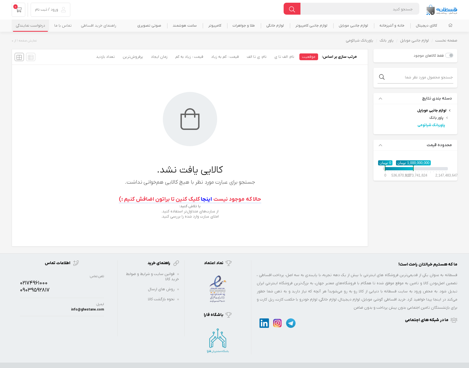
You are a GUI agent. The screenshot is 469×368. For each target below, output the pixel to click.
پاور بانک (387, 40)
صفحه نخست (446, 40)
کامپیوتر (214, 25)
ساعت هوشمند (185, 25)
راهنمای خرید (159, 263)
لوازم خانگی (275, 25)
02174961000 (33, 283)
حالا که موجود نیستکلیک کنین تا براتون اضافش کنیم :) (190, 199)
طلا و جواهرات (244, 25)
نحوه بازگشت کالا (161, 299)
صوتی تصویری (149, 25)
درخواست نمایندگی (30, 25)
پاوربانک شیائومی (431, 125)
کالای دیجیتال (426, 25)
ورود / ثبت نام (47, 9)
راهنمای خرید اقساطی (98, 25)
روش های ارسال (161, 289)
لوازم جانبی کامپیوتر (311, 25)
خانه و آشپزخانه (391, 25)
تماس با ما (63, 25)
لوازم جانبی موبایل (353, 25)
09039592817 (35, 290)
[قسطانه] (441, 8)
